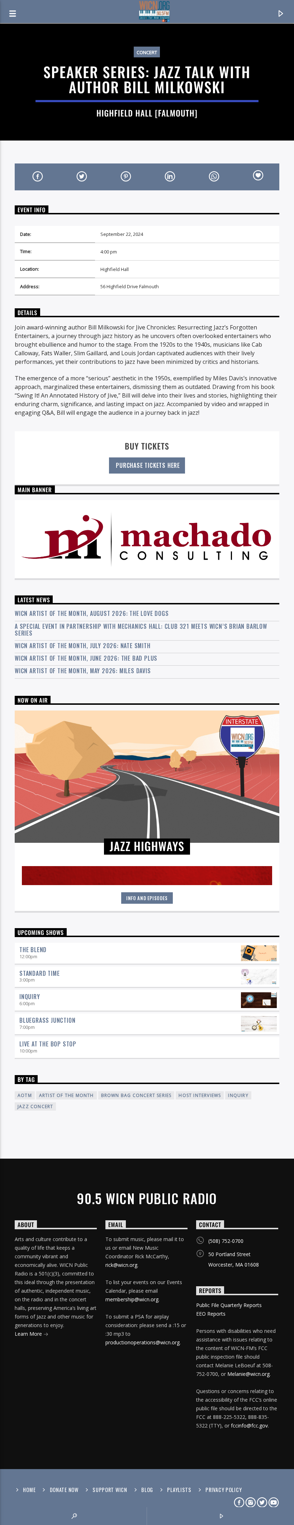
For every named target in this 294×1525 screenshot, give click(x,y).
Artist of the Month (66, 1095)
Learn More (29, 1333)
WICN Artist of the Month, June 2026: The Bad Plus (86, 658)
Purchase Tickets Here (147, 465)
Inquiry (29, 996)
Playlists (179, 1489)
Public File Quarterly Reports (229, 1305)
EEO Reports (211, 1313)
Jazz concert (35, 1106)
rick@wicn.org (121, 1265)
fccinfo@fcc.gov (249, 1425)
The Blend (33, 949)
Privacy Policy (223, 1489)
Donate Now (64, 1489)
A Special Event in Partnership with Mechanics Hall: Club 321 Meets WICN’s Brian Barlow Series (141, 630)
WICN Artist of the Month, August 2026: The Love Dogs (92, 613)
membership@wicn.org (131, 1299)
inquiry (238, 1095)
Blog (147, 1489)
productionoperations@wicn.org (142, 1342)
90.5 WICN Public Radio (147, 1198)
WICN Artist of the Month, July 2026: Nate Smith (83, 645)
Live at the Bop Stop (47, 1044)
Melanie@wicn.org (248, 1373)
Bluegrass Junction (47, 1020)
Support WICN (110, 1489)
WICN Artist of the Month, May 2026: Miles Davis (83, 671)
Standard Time (39, 973)
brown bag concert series (136, 1095)
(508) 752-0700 (225, 1240)
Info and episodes (147, 898)
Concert (147, 52)
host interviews (200, 1095)
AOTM (25, 1095)
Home (29, 1489)
